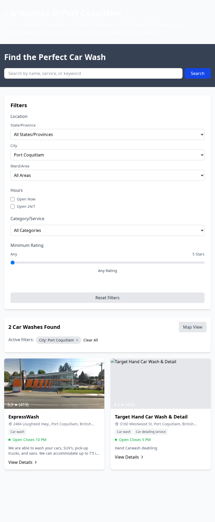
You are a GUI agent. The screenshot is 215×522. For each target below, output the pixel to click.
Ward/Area (19, 166)
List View (166, 327)
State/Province (23, 125)
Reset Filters (107, 298)
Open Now (26, 199)
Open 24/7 (26, 206)
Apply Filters (107, 285)
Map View (192, 327)
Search (198, 73)
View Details (20, 462)
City (13, 145)
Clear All (90, 340)
